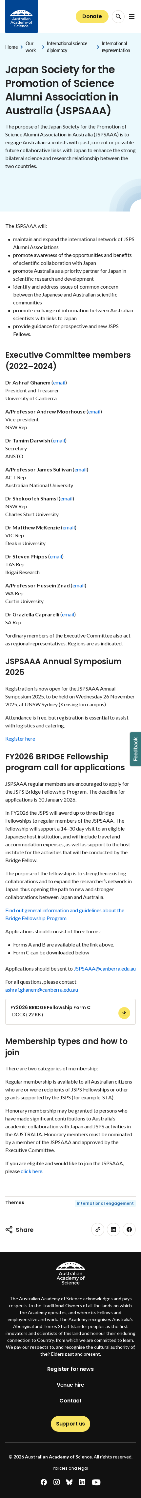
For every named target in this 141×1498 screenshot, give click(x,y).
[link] (97, 1229)
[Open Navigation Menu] (132, 16)
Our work (30, 47)
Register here (20, 738)
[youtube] (96, 1482)
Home (11, 47)
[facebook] (129, 1229)
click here (31, 1171)
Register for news (70, 1369)
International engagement (105, 1203)
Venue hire (70, 1385)
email (59, 382)
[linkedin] (113, 1229)
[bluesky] (69, 1482)
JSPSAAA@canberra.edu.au (105, 968)
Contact (70, 1400)
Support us (70, 1423)
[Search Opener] (118, 16)
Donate (92, 16)
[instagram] (56, 1482)
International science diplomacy (67, 47)
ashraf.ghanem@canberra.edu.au (41, 989)
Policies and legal (70, 1468)
